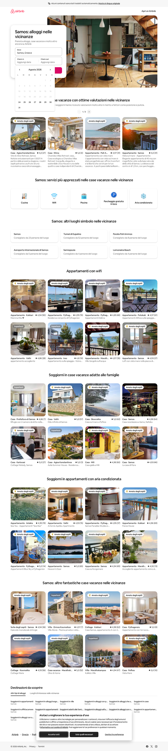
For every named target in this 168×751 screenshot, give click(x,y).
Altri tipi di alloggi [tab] (18, 693)
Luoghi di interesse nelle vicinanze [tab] (44, 693)
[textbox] (26, 62)
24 (19, 102)
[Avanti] (89, 112)
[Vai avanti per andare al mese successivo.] (50, 70)
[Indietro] (79, 112)
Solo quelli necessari (84, 734)
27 (35, 102)
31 (19, 107)
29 (45, 102)
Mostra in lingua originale (109, 3)
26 (30, 102)
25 (25, 102)
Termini (41, 746)
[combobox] (38, 52)
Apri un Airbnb (149, 11)
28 (40, 102)
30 (50, 102)
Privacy (32, 746)
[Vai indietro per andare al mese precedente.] (19, 70)
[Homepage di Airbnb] (17, 11)
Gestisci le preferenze (114, 734)
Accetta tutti (53, 734)
